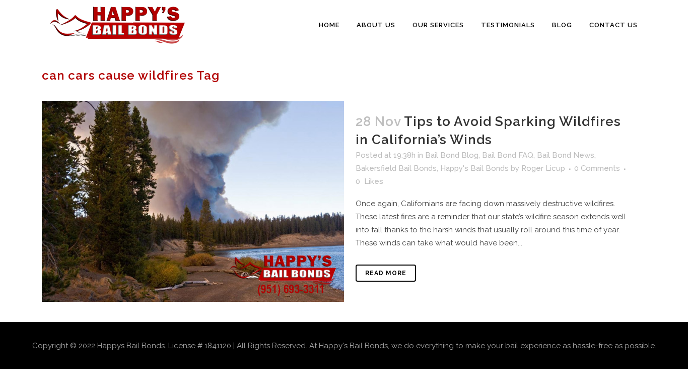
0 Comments (597, 168)
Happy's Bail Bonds (474, 168)
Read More (385, 273)
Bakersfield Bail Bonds (396, 168)
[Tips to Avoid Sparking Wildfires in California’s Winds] (193, 201)
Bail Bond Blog (451, 155)
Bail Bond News (565, 155)
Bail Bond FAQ (507, 155)
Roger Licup (543, 168)
